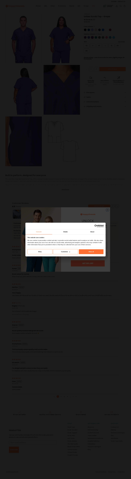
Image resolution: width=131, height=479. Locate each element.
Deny (40, 251)
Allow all (91, 251)
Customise (64, 251)
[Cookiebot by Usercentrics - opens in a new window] (96, 226)
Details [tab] (65, 232)
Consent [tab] (38, 232)
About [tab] (92, 232)
